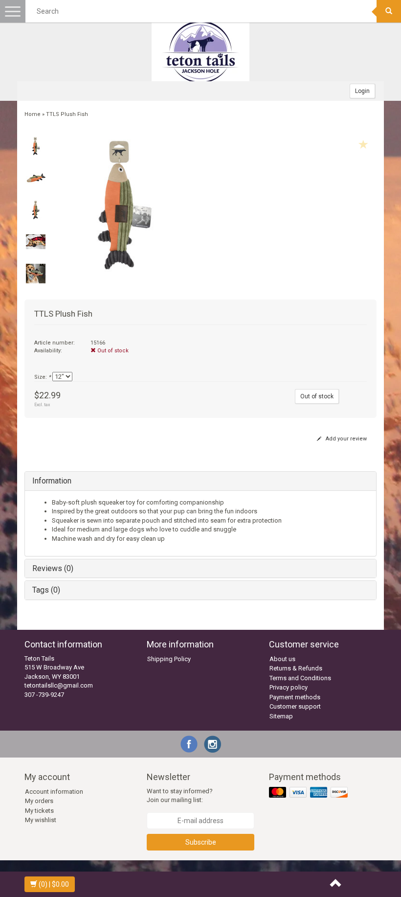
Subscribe (200, 842)
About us (282, 659)
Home (32, 114)
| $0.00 (54, 884)
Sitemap (281, 716)
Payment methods (294, 697)
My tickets (39, 810)
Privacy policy (288, 687)
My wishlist (40, 820)
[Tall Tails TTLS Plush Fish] (35, 146)
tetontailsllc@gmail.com (58, 685)
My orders (39, 801)
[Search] (389, 11)
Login (362, 91)
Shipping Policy (169, 659)
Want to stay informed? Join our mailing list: (180, 795)
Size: (42, 377)
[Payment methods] (309, 792)
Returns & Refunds (295, 668)
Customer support (295, 706)
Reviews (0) (52, 568)
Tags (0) (46, 590)
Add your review (345, 439)
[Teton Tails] (200, 52)
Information (51, 480)
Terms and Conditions (300, 678)
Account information (54, 791)
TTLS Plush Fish (67, 114)
